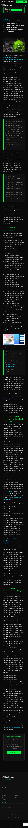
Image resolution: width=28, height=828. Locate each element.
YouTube (4, 795)
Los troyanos (7, 491)
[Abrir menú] (25, 5)
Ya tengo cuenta (14, 756)
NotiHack (16, 827)
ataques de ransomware (13, 727)
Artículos (21, 827)
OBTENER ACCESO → (14, 752)
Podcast (7, 827)
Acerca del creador (7, 807)
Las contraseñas (18, 721)
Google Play (7, 57)
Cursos (11, 827)
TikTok (16, 797)
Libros (26, 827)
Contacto (4, 805)
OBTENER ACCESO (21, 1)
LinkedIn (17, 795)
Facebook (4, 799)
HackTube (2, 827)
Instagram (4, 797)
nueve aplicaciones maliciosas (13, 59)
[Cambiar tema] (23, 5)
